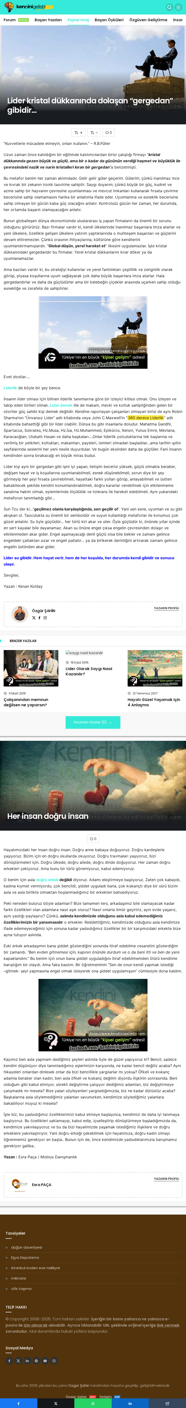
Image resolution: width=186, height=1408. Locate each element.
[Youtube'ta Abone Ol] (45, 1361)
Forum (16, 19)
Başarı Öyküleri (109, 19)
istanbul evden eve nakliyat (35, 1267)
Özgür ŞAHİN (43, 611)
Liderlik (10, 387)
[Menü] (178, 7)
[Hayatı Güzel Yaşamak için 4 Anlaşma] (155, 668)
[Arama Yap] (169, 7)
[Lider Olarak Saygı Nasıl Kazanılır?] (93, 653)
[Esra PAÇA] (19, 1185)
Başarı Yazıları (48, 19)
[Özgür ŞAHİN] (19, 615)
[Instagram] (45, 618)
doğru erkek (47, 879)
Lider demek (61, 405)
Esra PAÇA (41, 1185)
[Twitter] (34, 618)
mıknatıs (18, 1278)
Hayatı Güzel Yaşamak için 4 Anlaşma (154, 702)
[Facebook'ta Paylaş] (18, 1403)
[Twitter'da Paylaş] (56, 1403)
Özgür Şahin (79, 1385)
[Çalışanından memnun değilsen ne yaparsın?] (31, 668)
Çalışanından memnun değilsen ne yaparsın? (26, 702)
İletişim (110, 1396)
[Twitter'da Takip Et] (18, 1361)
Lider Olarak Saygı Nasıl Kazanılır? (89, 671)
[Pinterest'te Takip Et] (36, 1361)
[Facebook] (39, 618)
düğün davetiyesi (26, 1247)
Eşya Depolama (25, 1257)
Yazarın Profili (166, 608)
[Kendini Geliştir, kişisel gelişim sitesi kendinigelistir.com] (29, 6)
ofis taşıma (21, 1288)
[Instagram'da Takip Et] (54, 1361)
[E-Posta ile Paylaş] (167, 1403)
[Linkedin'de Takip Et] (27, 1361)
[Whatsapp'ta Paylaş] (93, 1403)
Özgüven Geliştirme (148, 19)
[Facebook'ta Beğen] (9, 1361)
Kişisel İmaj (78, 19)
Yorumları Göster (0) (90, 722)
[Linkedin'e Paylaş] (130, 1403)
